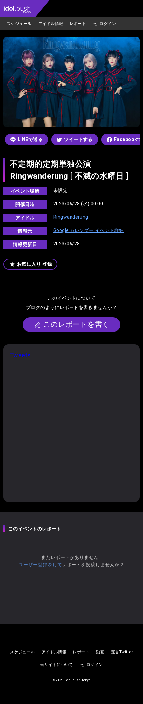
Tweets (20, 355)
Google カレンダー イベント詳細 (88, 230)
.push (17, 9)
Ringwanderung (70, 217)
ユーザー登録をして (40, 564)
